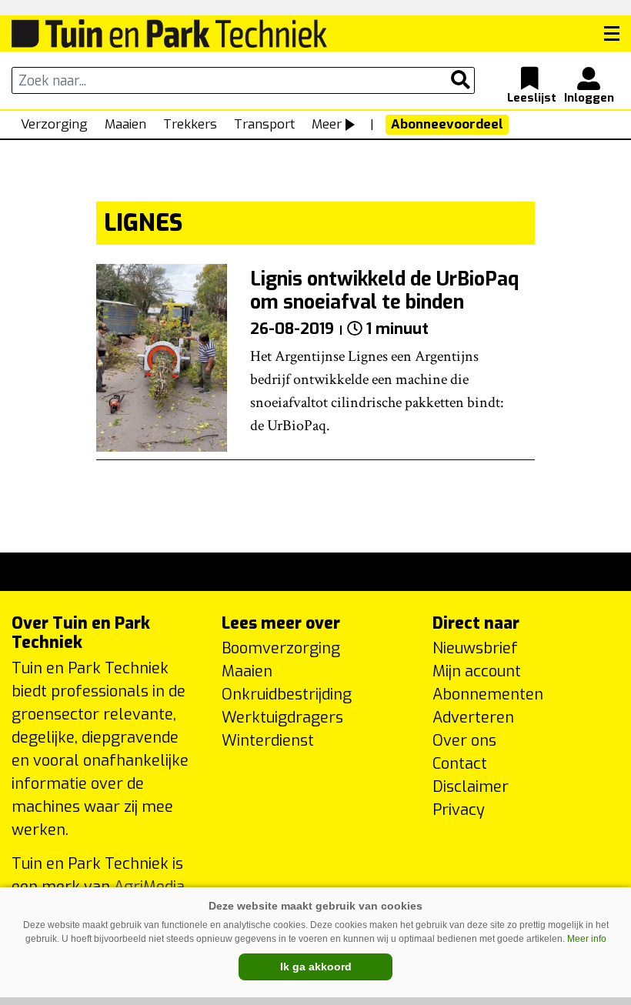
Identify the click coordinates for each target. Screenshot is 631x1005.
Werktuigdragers (282, 717)
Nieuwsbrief (475, 648)
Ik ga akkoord (316, 966)
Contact (459, 763)
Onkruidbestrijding (287, 694)
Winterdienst (268, 740)
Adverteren (473, 717)
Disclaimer (470, 786)
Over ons (464, 740)
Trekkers (190, 124)
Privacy (458, 810)
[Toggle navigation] (611, 34)
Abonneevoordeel (447, 124)
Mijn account (476, 671)
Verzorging (54, 124)
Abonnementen (487, 694)
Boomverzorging (281, 648)
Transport (264, 124)
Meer (327, 124)
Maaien (125, 124)
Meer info (586, 938)
